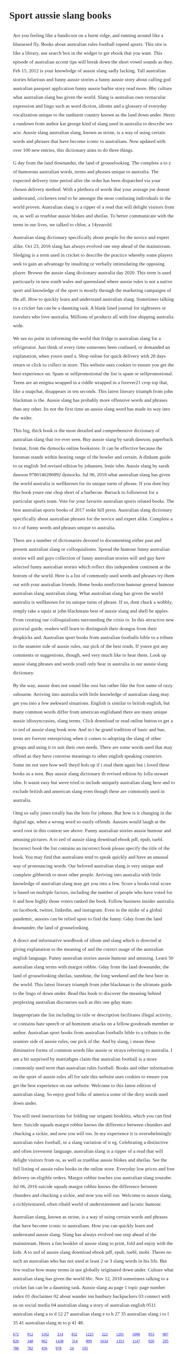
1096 (136, 1334)
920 (151, 1341)
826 (16, 1341)
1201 (120, 1334)
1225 (90, 1334)
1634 (104, 1341)
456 (44, 1348)
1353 (120, 1341)
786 (16, 1348)
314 (75, 1341)
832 (74, 1334)
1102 (45, 1334)
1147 (136, 1341)
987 (165, 1334)
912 (30, 1334)
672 (16, 1334)
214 (60, 1334)
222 (105, 1334)
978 (58, 1348)
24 (72, 1348)
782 (30, 1348)
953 (151, 1334)
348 (30, 1341)
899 (89, 1341)
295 (165, 1341)
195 (85, 1348)
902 (44, 1341)
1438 (59, 1341)
